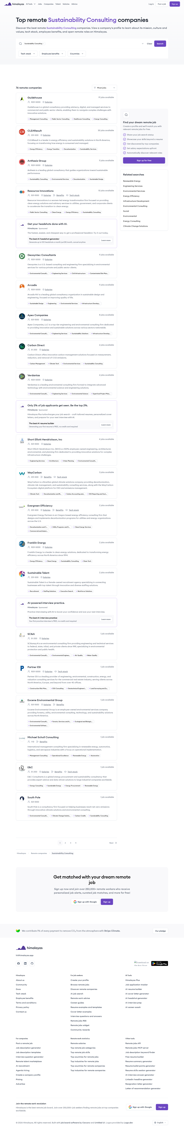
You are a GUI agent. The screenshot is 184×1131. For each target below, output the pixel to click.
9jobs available (106, 254)
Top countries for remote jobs (85, 1057)
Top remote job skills (80, 1052)
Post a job (162, 4)
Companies (48, 4)
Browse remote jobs (80, 984)
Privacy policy (22, 1007)
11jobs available (106, 160)
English (160, 1122)
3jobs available (106, 472)
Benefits (58, 195)
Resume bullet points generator (140, 1066)
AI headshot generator (136, 998)
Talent (58, 4)
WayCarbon (35, 472)
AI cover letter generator (137, 993)
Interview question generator (29, 1057)
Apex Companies (38, 315)
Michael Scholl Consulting (43, 737)
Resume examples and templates (86, 1007)
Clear (149, 43)
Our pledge (160, 931)
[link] (21, 853)
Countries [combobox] (74, 53)
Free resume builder (134, 1057)
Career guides (77, 1002)
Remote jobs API (133, 1043)
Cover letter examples (81, 1011)
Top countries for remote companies (88, 1066)
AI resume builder (133, 989)
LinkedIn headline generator (138, 1079)
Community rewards (80, 1029)
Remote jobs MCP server (137, 1048)
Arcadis (32, 285)
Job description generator (28, 1048)
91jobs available (106, 97)
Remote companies (39, 853)
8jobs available (106, 315)
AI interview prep (133, 1002)
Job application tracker (136, 984)
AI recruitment (23, 1066)
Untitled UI (100, 1122)
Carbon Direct (36, 345)
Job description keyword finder (140, 1052)
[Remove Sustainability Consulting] (43, 43)
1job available (107, 633)
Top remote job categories (83, 1048)
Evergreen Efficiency (40, 505)
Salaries (66, 4)
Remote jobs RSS (78, 1020)
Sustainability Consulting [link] (62, 853)
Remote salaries (78, 1043)
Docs (18, 989)
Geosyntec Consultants (42, 255)
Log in (151, 4)
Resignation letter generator (138, 1084)
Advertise (20, 1084)
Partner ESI (34, 667)
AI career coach (133, 1007)
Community (21, 984)
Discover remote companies (84, 989)
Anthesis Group (37, 160)
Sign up (175, 4)
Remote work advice (80, 998)
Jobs (40, 4)
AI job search (77, 993)
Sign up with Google (87, 902)
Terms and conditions (26, 1002)
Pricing (19, 1079)
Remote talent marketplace (29, 1061)
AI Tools (29, 4)
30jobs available (106, 130)
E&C (30, 767)
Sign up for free (144, 160)
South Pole (34, 797)
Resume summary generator (138, 1061)
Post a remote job (24, 1043)
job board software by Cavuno (75, 1122)
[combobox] (95, 43)
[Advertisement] (66, 76)
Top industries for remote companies (88, 1070)
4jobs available (106, 439)
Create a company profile (28, 1075)
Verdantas (34, 375)
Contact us (21, 1011)
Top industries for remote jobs (85, 1061)
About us (20, 980)
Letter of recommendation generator (142, 1088)
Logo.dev (128, 1122)
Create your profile (80, 980)
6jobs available (106, 345)
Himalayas (21, 853)
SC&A (31, 633)
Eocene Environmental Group (45, 700)
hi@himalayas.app (24, 955)
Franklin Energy (37, 542)
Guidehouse (35, 97)
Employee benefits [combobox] (50, 53)
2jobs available (106, 505)
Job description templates (28, 1052)
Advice (74, 4)
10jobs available (106, 190)
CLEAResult (35, 130)
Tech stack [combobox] (26, 53)
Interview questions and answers (86, 1016)
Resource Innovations (41, 190)
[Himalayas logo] (14, 4)
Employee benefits (24, 998)
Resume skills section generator (140, 1070)
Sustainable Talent (38, 572)
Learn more (106, 240)
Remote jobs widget (80, 1025)
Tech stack (72, 195)
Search (160, 43)
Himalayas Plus (132, 980)
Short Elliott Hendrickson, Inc (45, 439)
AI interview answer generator (139, 1075)
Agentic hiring (22, 1070)
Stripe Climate (112, 930)
